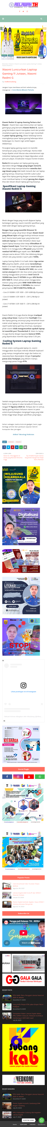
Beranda (5, 64)
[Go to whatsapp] (41, 1120)
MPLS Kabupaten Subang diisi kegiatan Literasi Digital (27, 1114)
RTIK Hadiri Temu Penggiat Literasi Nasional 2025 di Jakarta (28, 996)
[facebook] (20, 11)
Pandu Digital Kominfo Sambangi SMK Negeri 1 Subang (26, 1104)
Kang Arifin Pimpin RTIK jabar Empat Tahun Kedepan (28, 1006)
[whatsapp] (40, 776)
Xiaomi (11, 64)
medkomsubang (10, 82)
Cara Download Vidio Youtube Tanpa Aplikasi (26, 885)
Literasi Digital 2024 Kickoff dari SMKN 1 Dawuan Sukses (27, 894)
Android (11, 442)
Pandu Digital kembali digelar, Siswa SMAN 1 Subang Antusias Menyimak (28, 903)
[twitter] (23, 11)
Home (15, 1124)
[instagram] (27, 11)
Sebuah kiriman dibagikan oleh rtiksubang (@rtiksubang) (24, 716)
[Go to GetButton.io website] (41, 1124)
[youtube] (29, 776)
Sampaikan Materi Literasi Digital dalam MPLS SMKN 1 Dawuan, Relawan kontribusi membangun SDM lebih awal (28, 1016)
